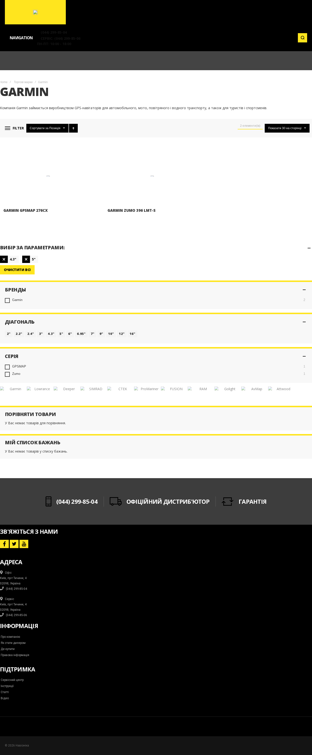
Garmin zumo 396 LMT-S (131, 210)
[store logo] (35, 12)
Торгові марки (23, 82)
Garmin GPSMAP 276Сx (25, 210)
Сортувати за (39, 128)
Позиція (55, 128)
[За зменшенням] (73, 128)
